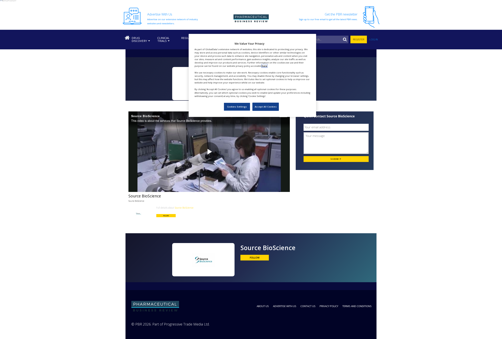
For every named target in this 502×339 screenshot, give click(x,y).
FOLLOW (166, 215)
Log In (373, 39)
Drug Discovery (139, 39)
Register (358, 39)
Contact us (308, 306)
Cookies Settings (237, 106)
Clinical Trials (163, 39)
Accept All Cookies (265, 106)
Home (127, 38)
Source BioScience (136, 201)
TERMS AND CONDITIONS (357, 306)
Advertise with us (284, 306)
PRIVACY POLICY (329, 306)
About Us (263, 306)
